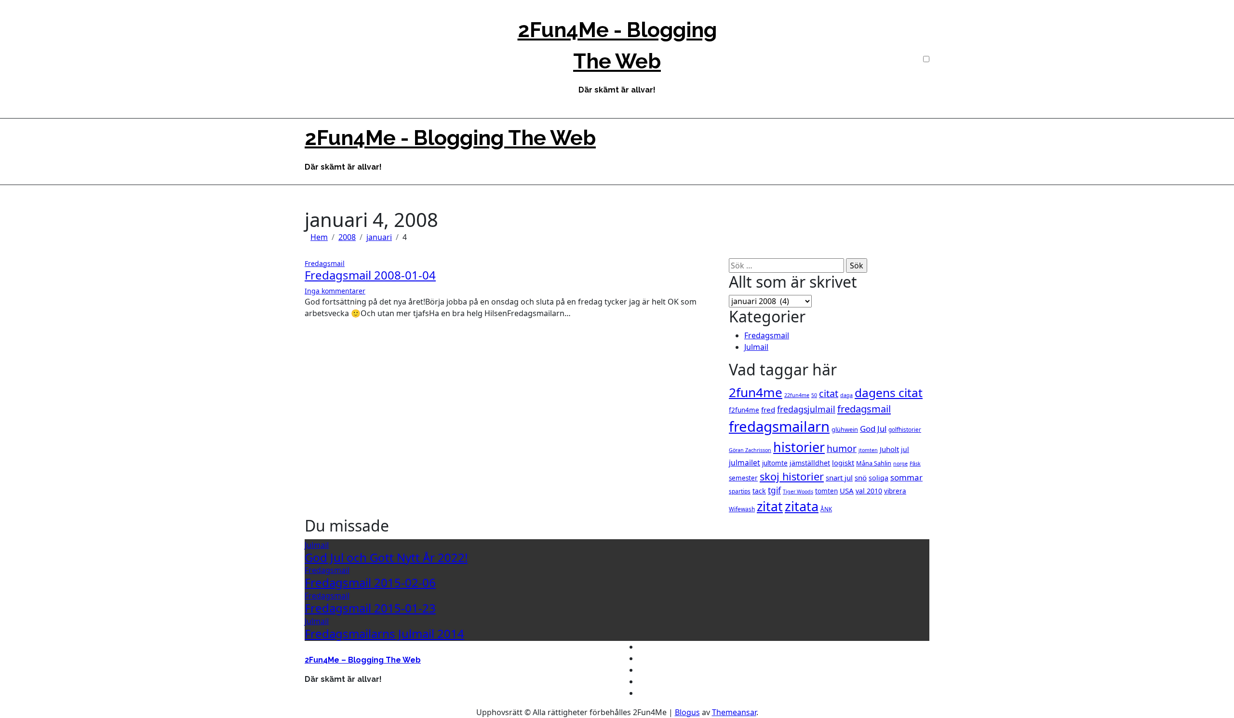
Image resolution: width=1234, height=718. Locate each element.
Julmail (756, 347)
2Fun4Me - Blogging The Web (450, 138)
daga (846, 395)
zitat (770, 506)
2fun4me (755, 392)
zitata (801, 506)
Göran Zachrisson (750, 450)
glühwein (845, 429)
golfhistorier (904, 429)
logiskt (843, 462)
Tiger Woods (798, 491)
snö (861, 477)
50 (814, 395)
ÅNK (826, 509)
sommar (906, 477)
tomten (826, 491)
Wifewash (742, 509)
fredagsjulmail (806, 409)
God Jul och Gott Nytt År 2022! (386, 557)
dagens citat (889, 392)
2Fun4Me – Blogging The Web (363, 660)
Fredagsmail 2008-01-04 (370, 275)
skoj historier (792, 476)
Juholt (889, 449)
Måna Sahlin (873, 463)
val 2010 (869, 490)
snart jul (839, 477)
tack (759, 490)
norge (900, 463)
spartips (740, 491)
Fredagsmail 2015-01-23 (370, 608)
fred (768, 409)
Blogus (687, 712)
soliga (878, 477)
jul (905, 449)
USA (847, 490)
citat (828, 393)
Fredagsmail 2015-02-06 (370, 582)
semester (743, 478)
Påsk (915, 463)
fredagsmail (864, 408)
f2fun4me (744, 410)
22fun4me (796, 395)
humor (842, 448)
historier (799, 447)
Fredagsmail (325, 263)
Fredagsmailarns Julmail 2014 (384, 633)
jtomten (868, 450)
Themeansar (734, 712)
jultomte (775, 463)
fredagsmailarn (779, 426)
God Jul (873, 428)
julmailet (744, 462)
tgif (774, 490)
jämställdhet (810, 462)
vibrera (895, 491)
